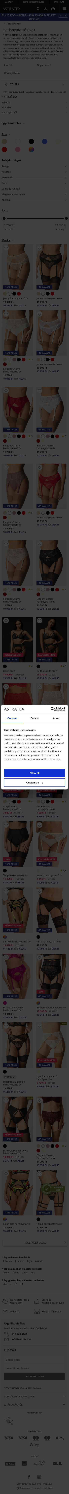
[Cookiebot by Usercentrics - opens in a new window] (50, 709)
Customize (32, 782)
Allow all (34, 773)
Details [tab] (34, 718)
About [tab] (56, 718)
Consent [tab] (12, 718)
